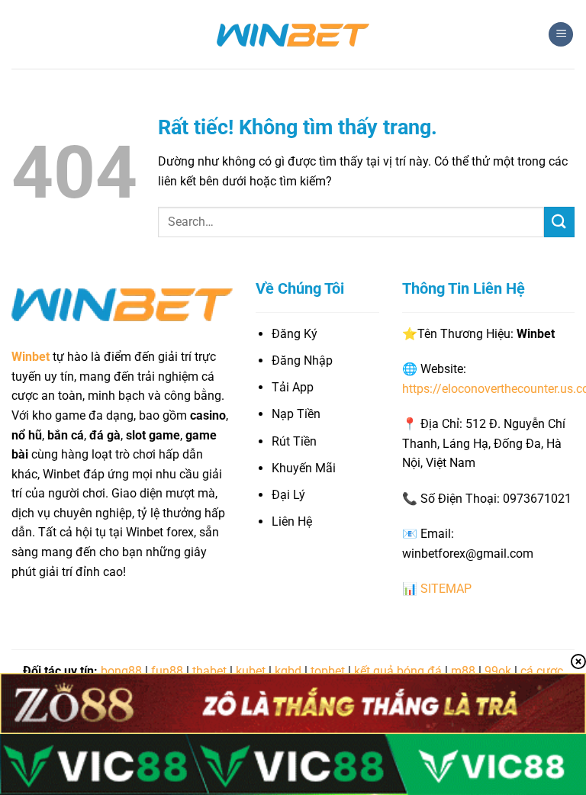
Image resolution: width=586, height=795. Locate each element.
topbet (328, 671)
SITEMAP (446, 588)
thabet (209, 671)
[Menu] (561, 34)
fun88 (167, 671)
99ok (498, 671)
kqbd (288, 671)
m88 (463, 671)
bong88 (121, 671)
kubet (251, 671)
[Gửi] (559, 222)
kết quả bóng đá (398, 671)
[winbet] (293, 34)
